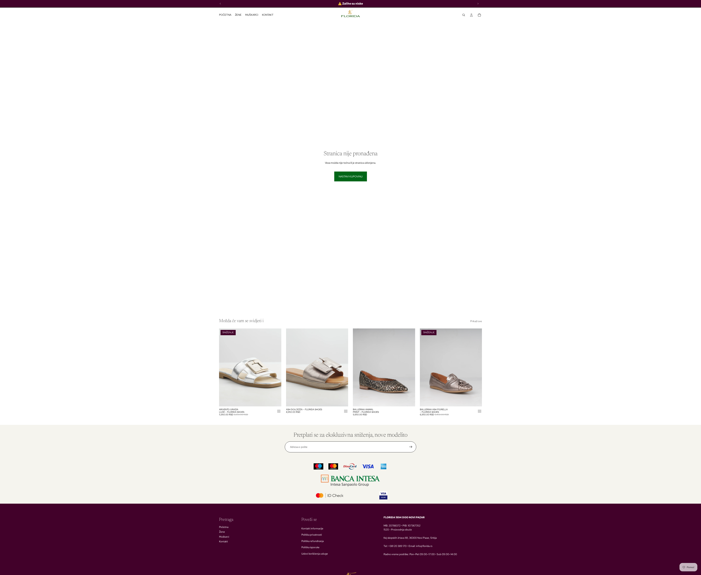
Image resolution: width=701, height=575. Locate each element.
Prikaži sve (476, 321)
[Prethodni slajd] (224, 367)
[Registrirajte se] (411, 447)
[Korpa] (479, 15)
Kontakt (223, 541)
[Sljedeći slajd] (275, 367)
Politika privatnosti (311, 534)
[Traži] (464, 15)
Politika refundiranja (312, 541)
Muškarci (224, 536)
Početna (223, 527)
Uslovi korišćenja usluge (314, 553)
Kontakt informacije (312, 528)
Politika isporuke (310, 547)
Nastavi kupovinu (351, 176)
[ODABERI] (275, 400)
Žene (222, 531)
